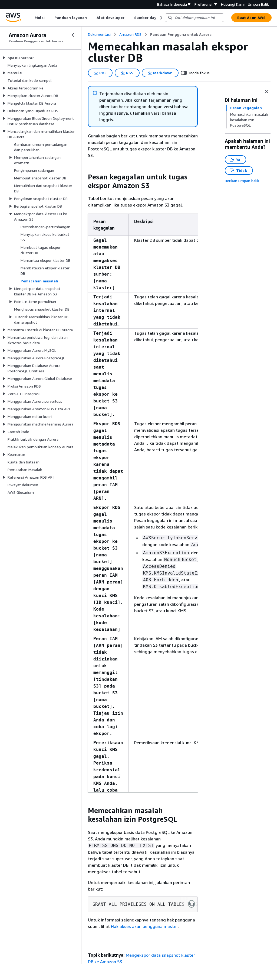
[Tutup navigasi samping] (73, 35)
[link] (181, 34)
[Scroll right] (160, 17)
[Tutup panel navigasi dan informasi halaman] (267, 91)
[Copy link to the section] (83, 177)
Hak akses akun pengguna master (144, 926)
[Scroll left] (30, 17)
